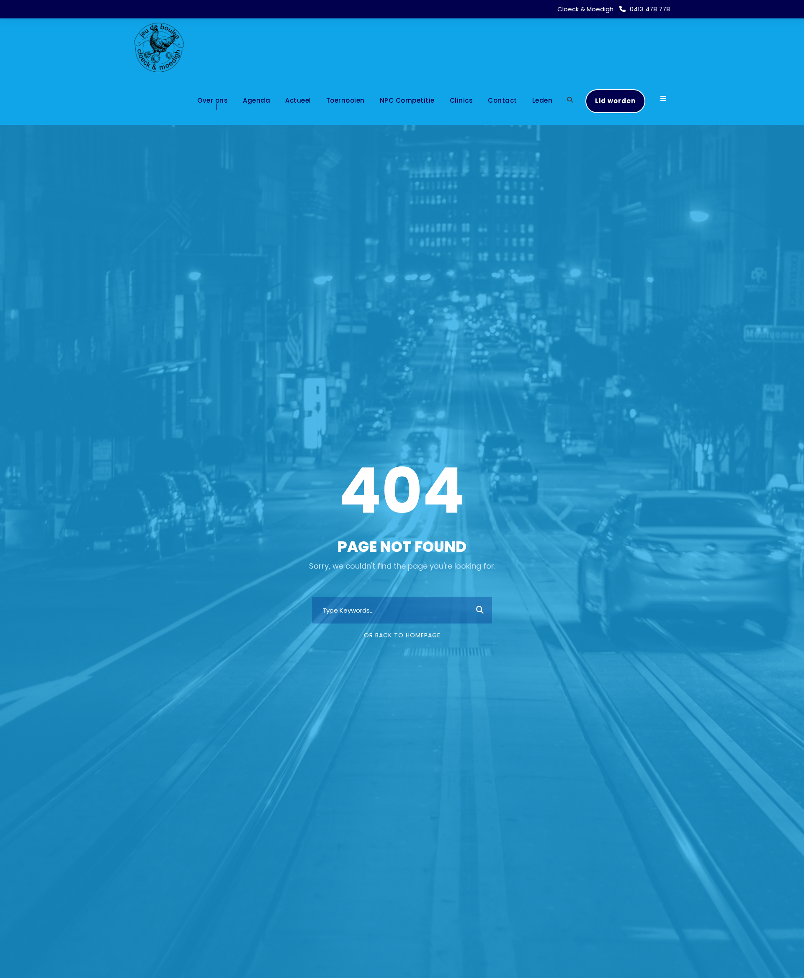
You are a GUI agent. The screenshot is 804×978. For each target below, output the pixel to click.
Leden (542, 100)
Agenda (256, 100)
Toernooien (345, 100)
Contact (502, 100)
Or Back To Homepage (402, 635)
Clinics (461, 100)
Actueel (298, 100)
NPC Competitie (407, 100)
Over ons (212, 100)
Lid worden (615, 100)
